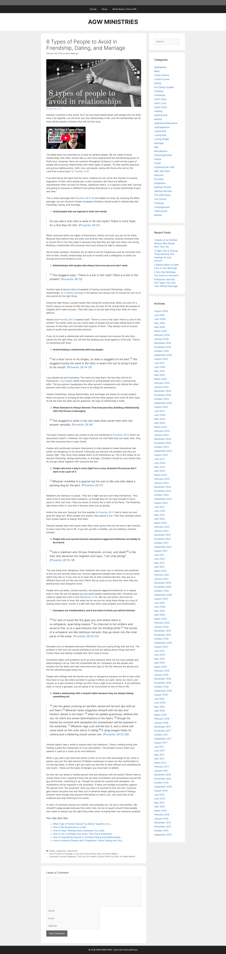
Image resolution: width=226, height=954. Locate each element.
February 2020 (162, 622)
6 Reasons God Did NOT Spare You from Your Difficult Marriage (165, 282)
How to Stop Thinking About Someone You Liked (78, 830)
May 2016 (159, 802)
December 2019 (162, 630)
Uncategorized (162, 207)
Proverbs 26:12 (89, 225)
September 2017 (163, 738)
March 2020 (160, 619)
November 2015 (162, 826)
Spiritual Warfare (163, 191)
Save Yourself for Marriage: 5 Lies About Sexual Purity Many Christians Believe (83, 854)
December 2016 (162, 774)
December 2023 (162, 439)
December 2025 (162, 343)
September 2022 (163, 499)
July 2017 (159, 746)
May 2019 (159, 658)
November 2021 (162, 539)
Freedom (159, 91)
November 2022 (162, 491)
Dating (52, 851)
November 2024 (162, 395)
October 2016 (161, 782)
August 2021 (160, 551)
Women (158, 215)
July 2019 (159, 650)
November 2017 (162, 730)
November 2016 (162, 778)
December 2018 (162, 678)
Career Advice (161, 75)
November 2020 (162, 587)
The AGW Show (162, 195)
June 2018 (159, 702)
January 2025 (161, 387)
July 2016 (159, 794)
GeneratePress (130, 949)
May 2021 (159, 563)
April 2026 (159, 327)
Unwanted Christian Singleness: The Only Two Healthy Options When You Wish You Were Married (92, 856)
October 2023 (161, 447)
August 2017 (160, 742)
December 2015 (162, 822)
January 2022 (161, 531)
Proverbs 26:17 (92, 485)
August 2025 (161, 359)
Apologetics (160, 67)
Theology (159, 203)
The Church (160, 199)
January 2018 (161, 722)
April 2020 (159, 614)
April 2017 (159, 758)
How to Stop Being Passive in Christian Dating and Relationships (87, 837)
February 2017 (161, 766)
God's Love (160, 103)
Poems (157, 159)
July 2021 (159, 555)
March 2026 (160, 331)
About (104, 9)
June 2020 (159, 606)
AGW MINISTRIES (113, 21)
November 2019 (162, 635)
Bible (156, 71)
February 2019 (161, 670)
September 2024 (163, 403)
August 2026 (161, 311)
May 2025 (159, 371)
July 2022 (159, 507)
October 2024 (161, 399)
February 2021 (161, 575)
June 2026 (159, 319)
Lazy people (66, 381)
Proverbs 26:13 (71, 279)
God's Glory (160, 99)
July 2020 (159, 603)
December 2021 (162, 535)
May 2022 (159, 515)
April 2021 (159, 567)
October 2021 (161, 543)
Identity (158, 119)
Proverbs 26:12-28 (53, 109)
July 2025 (159, 363)
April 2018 (159, 710)
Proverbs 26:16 (82, 424)
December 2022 (162, 487)
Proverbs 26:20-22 (86, 636)
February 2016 (161, 814)
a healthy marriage (73, 293)
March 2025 (160, 379)
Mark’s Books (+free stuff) (124, 9)
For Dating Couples (164, 87)
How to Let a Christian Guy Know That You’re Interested (82, 834)
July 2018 (159, 698)
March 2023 (160, 475)
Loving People (161, 139)
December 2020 (162, 582)
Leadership (61, 851)
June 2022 (159, 511)
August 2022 (161, 503)
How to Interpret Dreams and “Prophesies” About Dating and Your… (88, 840)
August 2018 (160, 694)
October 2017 (161, 734)
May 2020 (159, 611)
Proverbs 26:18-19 (62, 560)
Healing (158, 111)
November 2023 (162, 443)
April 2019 (159, 662)
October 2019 (161, 638)
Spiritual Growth (162, 187)
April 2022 (159, 519)
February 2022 (162, 527)
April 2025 (159, 375)
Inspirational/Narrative (165, 123)
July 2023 (159, 459)
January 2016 (161, 818)
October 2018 (161, 686)
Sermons (158, 175)
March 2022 (160, 523)
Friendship (159, 95)
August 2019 (161, 646)
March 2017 (160, 762)
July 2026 (159, 315)
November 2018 (162, 682)
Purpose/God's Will (164, 167)
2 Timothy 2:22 (80, 171)
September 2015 (163, 834)
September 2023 (163, 451)
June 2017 (159, 750)
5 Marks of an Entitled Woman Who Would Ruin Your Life (165, 243)
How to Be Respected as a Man (69, 827)
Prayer (157, 163)
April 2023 (159, 471)
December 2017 (162, 726)
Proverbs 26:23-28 (116, 734)
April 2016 (159, 806)
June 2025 (159, 367)
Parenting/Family (163, 155)
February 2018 (161, 718)
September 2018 (163, 690)
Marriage (158, 143)
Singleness (160, 183)
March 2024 (160, 427)
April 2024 (159, 423)
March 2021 (160, 571)
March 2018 (160, 714)
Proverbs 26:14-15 (79, 367)
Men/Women (160, 151)
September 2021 (163, 547)
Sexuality (159, 179)
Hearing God (161, 115)
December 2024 (162, 391)
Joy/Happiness (162, 127)
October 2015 (161, 830)
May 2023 (159, 467)
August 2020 (161, 598)
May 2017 (159, 754)
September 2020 (163, 595)
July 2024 (159, 411)
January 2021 (161, 579)
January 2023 (161, 483)
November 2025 (162, 347)
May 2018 (159, 706)
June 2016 (159, 798)
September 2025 (163, 355)
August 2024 (161, 407)
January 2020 (161, 627)
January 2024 (161, 435)
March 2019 (160, 666)
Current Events (162, 79)
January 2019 (161, 674)
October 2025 (161, 351)
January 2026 (161, 339)
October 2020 (161, 590)
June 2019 (159, 654)
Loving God (160, 135)
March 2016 (160, 810)
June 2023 (159, 463)
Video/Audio (72, 851)
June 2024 (159, 415)
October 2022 (161, 495)
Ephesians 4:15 (89, 597)
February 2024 (162, 431)
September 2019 (163, 643)
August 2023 (161, 455)
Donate (93, 9)
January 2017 (161, 770)
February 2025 (162, 383)
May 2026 (159, 323)
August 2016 (161, 790)
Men (156, 147)
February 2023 (162, 479)
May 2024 (159, 419)
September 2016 (163, 786)
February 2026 (162, 335)
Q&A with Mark (162, 171)
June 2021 (159, 559)
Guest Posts (160, 107)
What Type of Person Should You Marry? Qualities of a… (82, 824)
